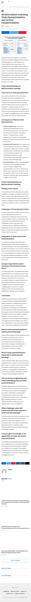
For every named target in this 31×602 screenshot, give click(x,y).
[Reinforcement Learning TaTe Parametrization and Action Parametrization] (15, 517)
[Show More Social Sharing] (28, 32)
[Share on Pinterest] (22, 32)
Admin (7, 26)
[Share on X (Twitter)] (14, 32)
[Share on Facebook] (5, 32)
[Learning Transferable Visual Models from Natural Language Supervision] (15, 541)
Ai (2, 11)
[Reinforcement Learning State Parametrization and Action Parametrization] (15, 45)
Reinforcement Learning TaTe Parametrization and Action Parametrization (15, 527)
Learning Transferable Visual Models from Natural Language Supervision (15, 551)
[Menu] (2, 2)
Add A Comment (15, 560)
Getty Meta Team (23, 597)
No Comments (8, 28)
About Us (23, 591)
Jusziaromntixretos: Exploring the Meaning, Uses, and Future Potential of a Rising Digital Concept (15, 502)
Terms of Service (20, 593)
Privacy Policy (15, 591)
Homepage (6, 591)
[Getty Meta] (15, 2)
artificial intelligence (14, 316)
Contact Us (9, 593)
